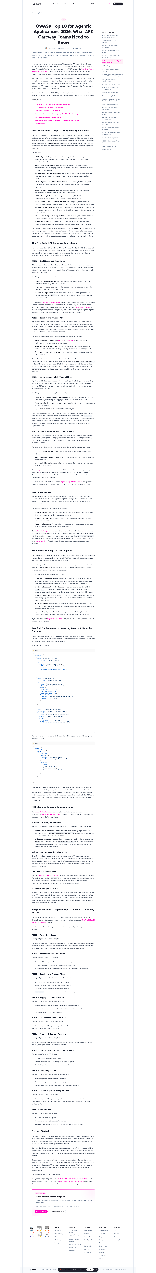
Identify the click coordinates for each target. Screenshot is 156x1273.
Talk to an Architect (56, 1211)
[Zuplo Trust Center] (33, 1229)
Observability (88, 1246)
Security (86, 1249)
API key (60, 340)
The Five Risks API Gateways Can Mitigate (49, 107)
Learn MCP (102, 1234)
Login (109, 4)
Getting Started (40, 124)
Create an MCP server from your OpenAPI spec (73, 1179)
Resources (76, 4)
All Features (87, 1252)
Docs (86, 4)
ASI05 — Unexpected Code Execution (49, 1018)
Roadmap (102, 1249)
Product (55, 4)
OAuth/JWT (70, 340)
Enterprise (72, 1250)
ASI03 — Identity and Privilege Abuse (48, 318)
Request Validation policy (51, 302)
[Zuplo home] (37, 4)
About (115, 1230)
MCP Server (58, 1237)
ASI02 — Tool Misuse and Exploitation (48, 261)
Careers (116, 1237)
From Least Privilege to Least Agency (47, 110)
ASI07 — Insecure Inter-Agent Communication (53, 431)
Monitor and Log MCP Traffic (45, 889)
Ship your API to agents (74, 1231)
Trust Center (102, 1255)
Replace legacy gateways (74, 1240)
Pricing (93, 4)
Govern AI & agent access (74, 1236)
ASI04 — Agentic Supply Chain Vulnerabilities (52, 377)
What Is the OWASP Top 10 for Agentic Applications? (53, 104)
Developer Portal (89, 1240)
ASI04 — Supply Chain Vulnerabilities (48, 997)
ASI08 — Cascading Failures (44, 1070)
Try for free (117, 4)
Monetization (88, 1243)
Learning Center (38, 13)
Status (101, 1258)
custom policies (41, 541)
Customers (117, 1234)
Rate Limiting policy (43, 531)
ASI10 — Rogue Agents (42, 492)
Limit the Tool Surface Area (44, 872)
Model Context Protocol (43, 812)
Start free (90, 1269)
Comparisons (103, 1246)
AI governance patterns (55, 619)
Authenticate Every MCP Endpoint (47, 822)
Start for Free (40, 1211)
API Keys (86, 1234)
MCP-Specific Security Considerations (48, 117)
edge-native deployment (45, 470)
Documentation (103, 1230)
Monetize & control (75, 1244)
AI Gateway (58, 1230)
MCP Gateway (59, 1234)
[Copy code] (93, 650)
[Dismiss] (96, 1269)
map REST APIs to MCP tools (49, 875)
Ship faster (72, 1247)
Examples (102, 1243)
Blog (100, 1237)
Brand (115, 1243)
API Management (60, 1240)
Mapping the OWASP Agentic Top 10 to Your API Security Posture (57, 120)
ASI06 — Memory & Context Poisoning (49, 1034)
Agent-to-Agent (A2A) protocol (72, 482)
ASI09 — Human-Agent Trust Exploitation (50, 1091)
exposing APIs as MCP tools (51, 814)
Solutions (66, 4)
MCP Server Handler (83, 307)
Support (101, 1252)
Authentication (88, 1230)
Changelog (102, 1240)
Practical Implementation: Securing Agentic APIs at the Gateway (56, 114)
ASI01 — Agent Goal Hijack (44, 935)
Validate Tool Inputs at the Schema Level (50, 852)
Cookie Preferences (107, 1269)
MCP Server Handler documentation (71, 1181)
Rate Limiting (88, 1237)
